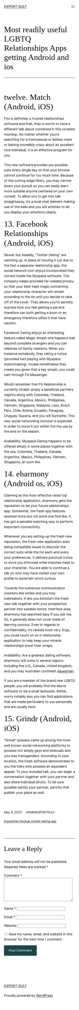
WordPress (44, 995)
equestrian (65, 671)
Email (9, 917)
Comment (13, 875)
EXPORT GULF (15, 6)
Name (10, 908)
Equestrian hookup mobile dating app (30, 821)
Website (10, 925)
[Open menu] (73, 6)
